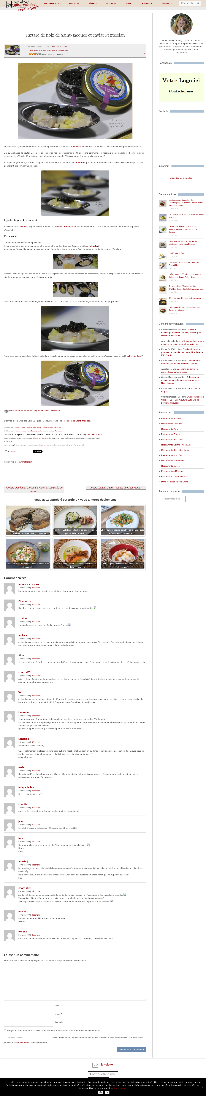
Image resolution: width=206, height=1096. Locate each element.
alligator (94, 246)
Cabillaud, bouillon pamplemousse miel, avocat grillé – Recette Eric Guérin (182, 332)
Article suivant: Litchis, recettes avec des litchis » (116, 487)
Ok (100, 1092)
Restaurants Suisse (170, 466)
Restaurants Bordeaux (172, 418)
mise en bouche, (48, 427)
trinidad (23, 618)
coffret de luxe (134, 356)
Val (20, 692)
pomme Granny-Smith (65, 226)
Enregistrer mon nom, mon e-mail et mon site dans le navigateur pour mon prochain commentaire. (54, 1030)
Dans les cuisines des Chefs (174, 481)
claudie (22, 804)
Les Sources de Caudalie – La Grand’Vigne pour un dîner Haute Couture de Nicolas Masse (186, 203)
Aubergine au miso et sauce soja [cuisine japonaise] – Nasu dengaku (180, 380)
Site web (58, 1022)
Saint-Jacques (20, 226)
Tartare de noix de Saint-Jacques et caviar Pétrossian (34, 410)
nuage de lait (26, 787)
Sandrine (23, 738)
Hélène (22, 931)
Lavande (80, 162)
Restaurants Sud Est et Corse (175, 450)
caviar (31, 50)
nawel (22, 911)
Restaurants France (170, 434)
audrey (22, 635)
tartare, (23, 427)
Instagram (27, 462)
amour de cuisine (28, 584)
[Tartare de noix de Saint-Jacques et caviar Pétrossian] (75, 143)
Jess (20, 821)
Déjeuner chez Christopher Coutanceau (185, 298)
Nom (57, 1005)
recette (54, 50)
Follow (12, 451)
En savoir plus (120, 1088)
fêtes (36, 50)
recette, (17, 427)
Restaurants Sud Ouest (172, 439)
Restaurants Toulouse (171, 423)
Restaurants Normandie (172, 460)
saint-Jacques (63, 50)
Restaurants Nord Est (171, 455)
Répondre (36, 588)
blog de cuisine (38, 438)
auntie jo (23, 861)
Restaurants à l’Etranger (172, 471)
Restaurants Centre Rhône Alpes (177, 445)
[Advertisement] (75, 24)
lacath (22, 838)
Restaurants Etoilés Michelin (174, 476)
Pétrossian (47, 50)
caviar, (39, 427)
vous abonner (23, 1042)
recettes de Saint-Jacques (76, 421)
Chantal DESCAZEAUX (58, 46)
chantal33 (24, 672)
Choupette (24, 601)
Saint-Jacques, (31, 427)
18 (144, 53)
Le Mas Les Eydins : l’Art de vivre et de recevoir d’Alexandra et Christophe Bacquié (184, 229)
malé (21, 767)
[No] (202, 1087)
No (107, 1092)
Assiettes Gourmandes (181, 178)
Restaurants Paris (169, 429)
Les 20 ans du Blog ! (177, 253)
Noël (40, 50)
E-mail (58, 1014)
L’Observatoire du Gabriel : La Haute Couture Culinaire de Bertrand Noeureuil (182, 400)
